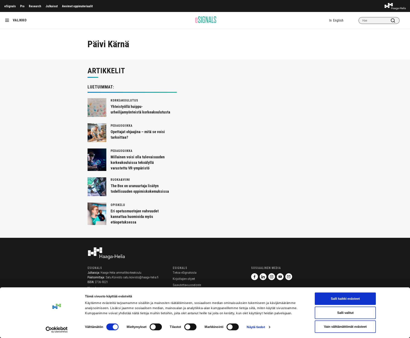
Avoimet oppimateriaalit (77, 6)
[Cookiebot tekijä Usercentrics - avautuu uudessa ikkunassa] (56, 329)
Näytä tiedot (256, 327)
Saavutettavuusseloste (187, 285)
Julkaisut (51, 6)
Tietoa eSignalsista (184, 272)
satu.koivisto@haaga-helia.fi (141, 277)
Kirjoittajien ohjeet (184, 279)
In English (336, 20)
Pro (22, 6)
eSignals (10, 6)
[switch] (156, 326)
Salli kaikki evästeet (345, 298)
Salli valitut (345, 312)
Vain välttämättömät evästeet (345, 326)
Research (35, 6)
